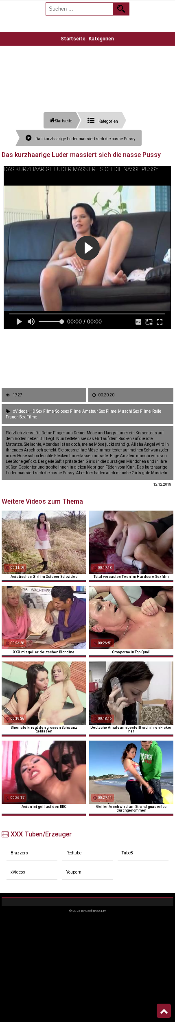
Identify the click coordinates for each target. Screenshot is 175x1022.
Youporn (73, 872)
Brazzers (19, 853)
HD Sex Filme (41, 411)
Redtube (73, 853)
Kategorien (101, 39)
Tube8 (127, 853)
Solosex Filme (68, 411)
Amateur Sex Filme (99, 411)
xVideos (20, 411)
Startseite (73, 39)
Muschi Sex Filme (134, 411)
